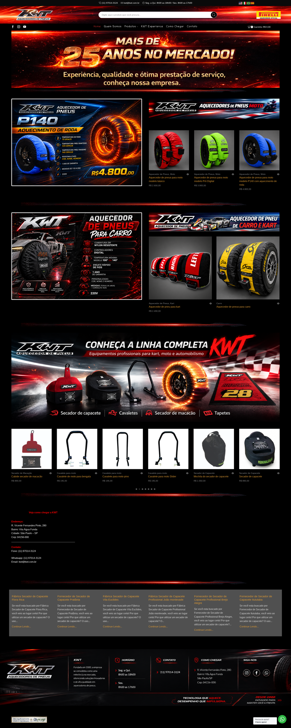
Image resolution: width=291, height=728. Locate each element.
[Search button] (214, 15)
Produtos (130, 26)
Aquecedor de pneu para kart (164, 306)
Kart (172, 303)
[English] (241, 3)
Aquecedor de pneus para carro (233, 306)
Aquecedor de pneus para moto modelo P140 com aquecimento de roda (258, 181)
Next (133, 142)
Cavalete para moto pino (70, 476)
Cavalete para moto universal (255, 476)
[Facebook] (12, 27)
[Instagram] (18, 27)
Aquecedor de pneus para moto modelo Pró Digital (211, 179)
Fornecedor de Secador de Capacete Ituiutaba (210, 598)
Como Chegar (175, 26)
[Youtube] (24, 27)
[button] (136, 489)
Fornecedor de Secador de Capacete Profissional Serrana (258, 598)
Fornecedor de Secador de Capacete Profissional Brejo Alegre (165, 600)
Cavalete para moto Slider (116, 476)
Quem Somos (113, 26)
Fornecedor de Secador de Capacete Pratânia (28, 598)
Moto (172, 174)
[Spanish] (252, 3)
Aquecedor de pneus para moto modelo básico (166, 179)
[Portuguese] (249, 3)
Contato (192, 26)
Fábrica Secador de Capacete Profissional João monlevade (121, 598)
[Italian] (245, 3)
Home (97, 26)
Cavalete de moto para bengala (28, 476)
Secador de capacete (205, 476)
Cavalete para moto (20, 473)
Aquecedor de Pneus (159, 174)
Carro (219, 303)
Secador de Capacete (158, 473)
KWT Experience (152, 26)
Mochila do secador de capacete (165, 476)
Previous (20, 142)
